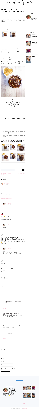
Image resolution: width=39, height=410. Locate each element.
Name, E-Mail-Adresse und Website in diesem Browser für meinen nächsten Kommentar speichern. (12, 369)
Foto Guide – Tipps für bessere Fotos (35, 49)
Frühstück (5, 164)
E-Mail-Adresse (3, 361)
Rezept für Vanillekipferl (34, 56)
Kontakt (24, 403)
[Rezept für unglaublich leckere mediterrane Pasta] (29, 395)
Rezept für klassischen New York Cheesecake (34, 42)
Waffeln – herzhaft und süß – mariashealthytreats (10, 313)
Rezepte (9, 164)
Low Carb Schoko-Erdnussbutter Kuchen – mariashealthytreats (12, 301)
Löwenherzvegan (6, 213)
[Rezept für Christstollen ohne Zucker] (33, 395)
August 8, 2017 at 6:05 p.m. (7, 184)
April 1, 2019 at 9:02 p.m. (6, 278)
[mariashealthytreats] (20, 5)
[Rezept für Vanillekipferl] (28, 59)
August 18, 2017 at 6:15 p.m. (8, 204)
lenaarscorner (6, 234)
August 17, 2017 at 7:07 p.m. (7, 194)
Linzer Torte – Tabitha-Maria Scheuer (8, 333)
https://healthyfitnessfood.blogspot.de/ (6, 198)
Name (2, 358)
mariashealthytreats (7, 183)
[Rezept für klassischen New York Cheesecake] (28, 43)
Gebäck (7, 164)
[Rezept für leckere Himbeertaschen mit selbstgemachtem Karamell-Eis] (28, 36)
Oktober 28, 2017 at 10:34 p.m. (8, 225)
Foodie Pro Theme (25, 408)
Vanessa (5, 193)
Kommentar (3, 349)
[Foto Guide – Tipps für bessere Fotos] (28, 51)
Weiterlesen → (12, 395)
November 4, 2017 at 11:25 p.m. (8, 249)
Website (2, 364)
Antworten (3, 281)
